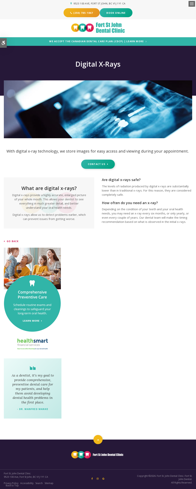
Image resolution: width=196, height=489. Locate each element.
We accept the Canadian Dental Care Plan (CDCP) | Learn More (96, 41)
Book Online (116, 13)
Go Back (13, 241)
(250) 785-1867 (83, 13)
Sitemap (49, 483)
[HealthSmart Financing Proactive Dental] (32, 344)
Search (39, 483)
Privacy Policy (11, 483)
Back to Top (12, 485)
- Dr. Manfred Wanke (32, 409)
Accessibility (26, 483)
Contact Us (96, 164)
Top (98, 439)
